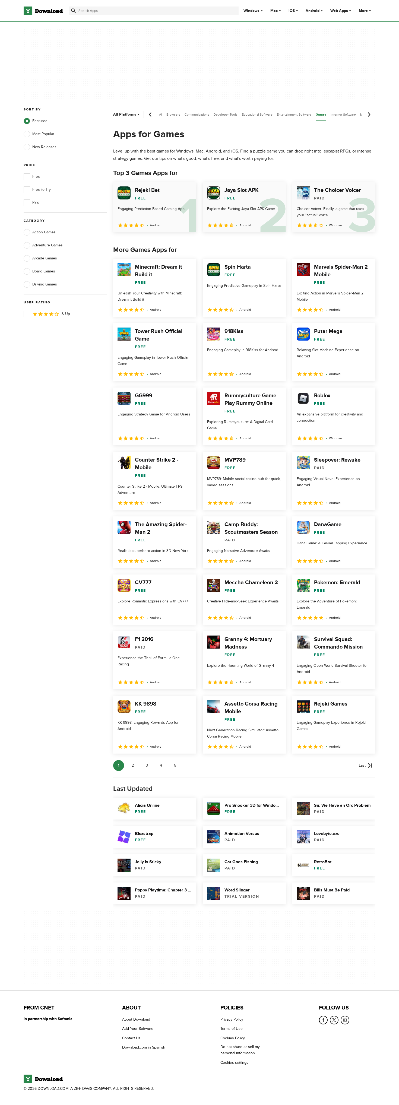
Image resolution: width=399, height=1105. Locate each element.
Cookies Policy (232, 1038)
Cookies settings (234, 1062)
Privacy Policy (231, 1019)
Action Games (44, 232)
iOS (292, 11)
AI (160, 114)
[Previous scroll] (150, 114)
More (363, 10)
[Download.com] (43, 11)
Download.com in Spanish (143, 1047)
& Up (66, 314)
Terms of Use (231, 1029)
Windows (251, 11)
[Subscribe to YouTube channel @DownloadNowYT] (345, 1020)
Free (36, 176)
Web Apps (339, 11)
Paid (35, 202)
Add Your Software (137, 1029)
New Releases (44, 147)
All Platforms (124, 114)
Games (321, 115)
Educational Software (257, 114)
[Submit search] (73, 11)
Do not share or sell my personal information (240, 1050)
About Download (136, 1019)
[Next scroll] (368, 114)
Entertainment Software (294, 114)
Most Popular (43, 134)
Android (312, 11)
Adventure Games (47, 245)
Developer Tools (225, 114)
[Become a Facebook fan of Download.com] (323, 1020)
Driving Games (44, 284)
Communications (197, 114)
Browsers (173, 114)
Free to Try (41, 189)
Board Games (43, 271)
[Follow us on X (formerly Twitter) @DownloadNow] (334, 1020)
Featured (39, 121)
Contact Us (131, 1038)
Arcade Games (44, 258)
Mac (274, 11)
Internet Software (343, 114)
